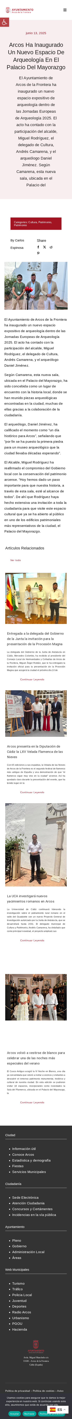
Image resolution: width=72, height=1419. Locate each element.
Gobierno (19, 1246)
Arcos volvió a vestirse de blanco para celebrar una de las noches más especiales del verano (36, 1058)
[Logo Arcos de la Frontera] (19, 8)
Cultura (32, 222)
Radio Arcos (21, 1312)
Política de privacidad (17, 1390)
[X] (44, 247)
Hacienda (19, 1329)
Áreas (16, 1258)
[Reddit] (51, 247)
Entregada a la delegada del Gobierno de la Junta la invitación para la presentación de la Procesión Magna (35, 638)
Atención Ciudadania (28, 1203)
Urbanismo (20, 1318)
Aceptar (14, 1413)
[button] (4, 22)
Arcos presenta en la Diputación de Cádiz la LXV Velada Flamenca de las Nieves (35, 751)
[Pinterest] (38, 253)
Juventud (19, 1301)
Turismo (18, 1283)
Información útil (24, 1149)
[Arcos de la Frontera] (36, 1341)
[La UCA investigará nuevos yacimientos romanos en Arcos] (36, 844)
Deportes (19, 1306)
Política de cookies (43, 1390)
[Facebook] (38, 247)
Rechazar (29, 1413)
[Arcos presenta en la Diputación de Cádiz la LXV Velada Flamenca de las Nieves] (36, 713)
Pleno (16, 1240)
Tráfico (17, 1289)
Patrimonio (44, 222)
